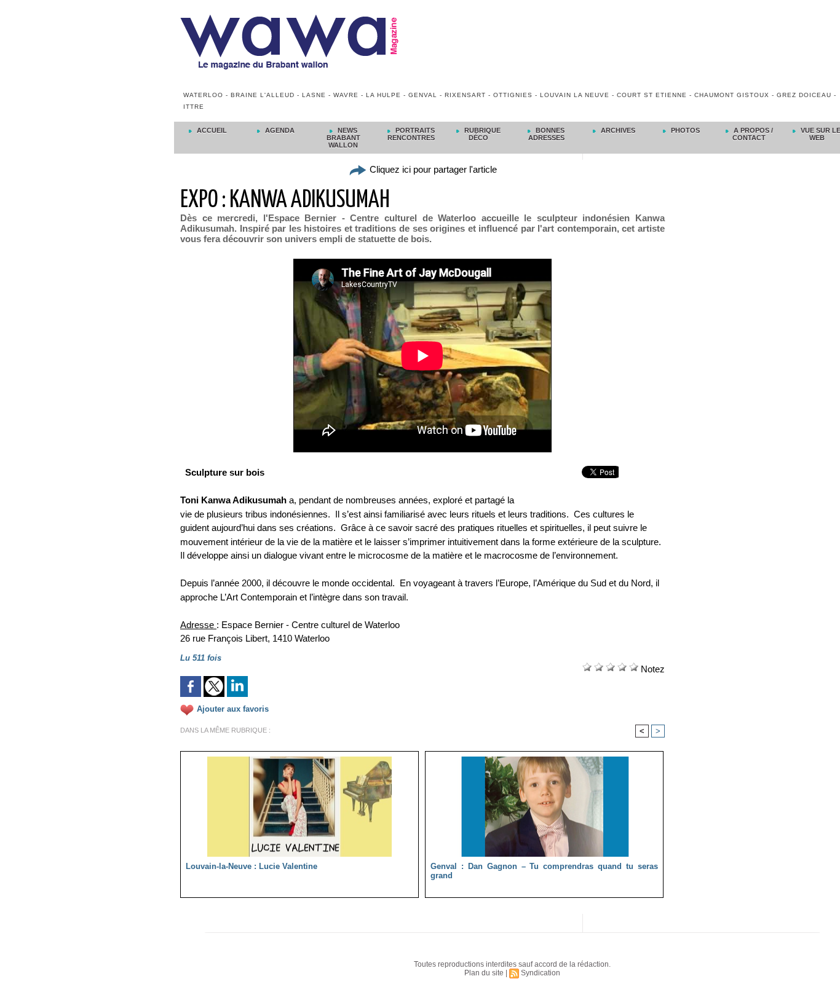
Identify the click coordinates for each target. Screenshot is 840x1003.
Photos (684, 130)
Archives (617, 130)
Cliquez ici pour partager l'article (432, 169)
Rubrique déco (481, 134)
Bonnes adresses (546, 134)
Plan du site (484, 973)
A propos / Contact (752, 134)
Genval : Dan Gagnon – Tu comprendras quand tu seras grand (544, 871)
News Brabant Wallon (343, 138)
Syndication (540, 973)
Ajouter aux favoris (233, 709)
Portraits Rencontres (411, 134)
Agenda (279, 130)
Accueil (211, 130)
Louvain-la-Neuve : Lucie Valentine (251, 866)
